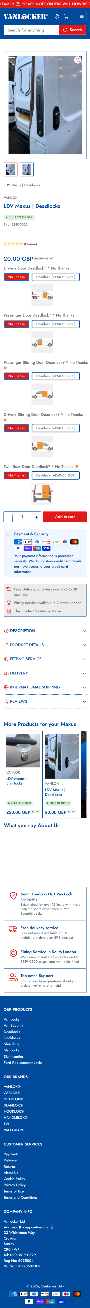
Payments (11, 1154)
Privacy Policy (15, 1184)
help (57, 985)
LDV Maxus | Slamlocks (16, 781)
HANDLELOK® (16, 1117)
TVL (7, 1123)
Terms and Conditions (20, 1197)
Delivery (10, 1160)
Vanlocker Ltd (51, 1286)
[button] (45, 244)
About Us (11, 1172)
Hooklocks (12, 1037)
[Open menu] (82, 16)
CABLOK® (12, 1092)
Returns (10, 1166)
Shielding (11, 1044)
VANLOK (10, 197)
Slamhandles (14, 1056)
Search (76, 30)
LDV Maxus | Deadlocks (55, 792)
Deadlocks (12, 1031)
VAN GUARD (14, 1130)
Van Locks (11, 1019)
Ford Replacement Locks (23, 1062)
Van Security (13, 1025)
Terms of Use (14, 1191)
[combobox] (45, 30)
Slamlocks (11, 1050)
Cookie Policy (14, 1178)
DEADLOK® (13, 1099)
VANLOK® (12, 1086)
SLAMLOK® (13, 1105)
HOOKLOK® (14, 1111)
